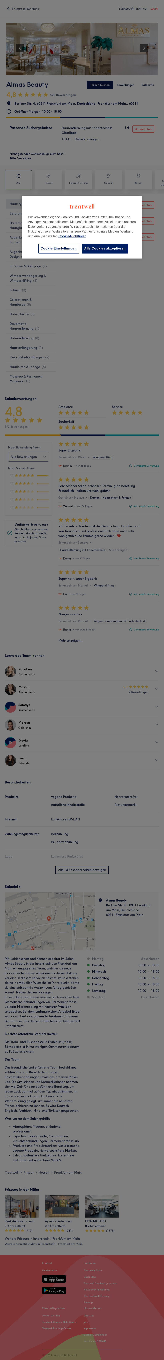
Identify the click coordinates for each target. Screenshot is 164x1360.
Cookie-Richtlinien (72, 236)
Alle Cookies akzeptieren (105, 248)
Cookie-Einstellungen (59, 248)
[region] (82, 227)
